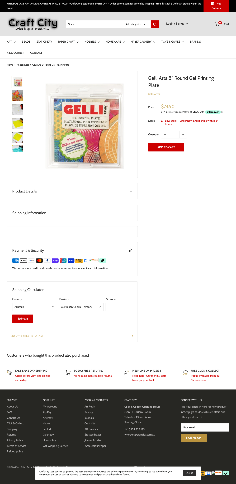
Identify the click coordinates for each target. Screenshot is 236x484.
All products (23, 64)
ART (9, 41)
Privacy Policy (15, 440)
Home (10, 64)
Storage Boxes (92, 434)
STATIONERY (44, 41)
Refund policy (15, 451)
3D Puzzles (91, 429)
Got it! (189, 473)
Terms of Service (16, 445)
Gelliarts (154, 94)
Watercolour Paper (95, 445)
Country (17, 299)
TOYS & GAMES (170, 41)
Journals (89, 417)
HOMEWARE (113, 41)
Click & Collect (15, 423)
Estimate (22, 318)
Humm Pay (49, 440)
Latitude (47, 429)
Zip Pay (47, 412)
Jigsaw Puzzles (92, 440)
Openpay (48, 434)
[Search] (155, 24)
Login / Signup (175, 23)
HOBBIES (90, 41)
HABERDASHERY (141, 41)
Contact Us (13, 417)
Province (64, 299)
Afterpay (48, 417)
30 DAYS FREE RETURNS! (27, 335)
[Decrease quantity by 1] (165, 134)
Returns (11, 434)
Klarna (46, 423)
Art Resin (89, 406)
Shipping (12, 429)
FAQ (9, 412)
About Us (12, 406)
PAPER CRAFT (66, 41)
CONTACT (36, 52)
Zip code (111, 299)
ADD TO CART (166, 147)
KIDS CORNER (15, 52)
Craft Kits (89, 423)
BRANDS (195, 41)
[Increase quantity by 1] (183, 134)
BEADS (26, 41)
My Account (50, 406)
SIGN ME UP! (193, 437)
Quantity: (153, 134)
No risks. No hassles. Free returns (93, 375)
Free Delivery (216, 6)
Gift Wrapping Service (55, 445)
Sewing (88, 412)
